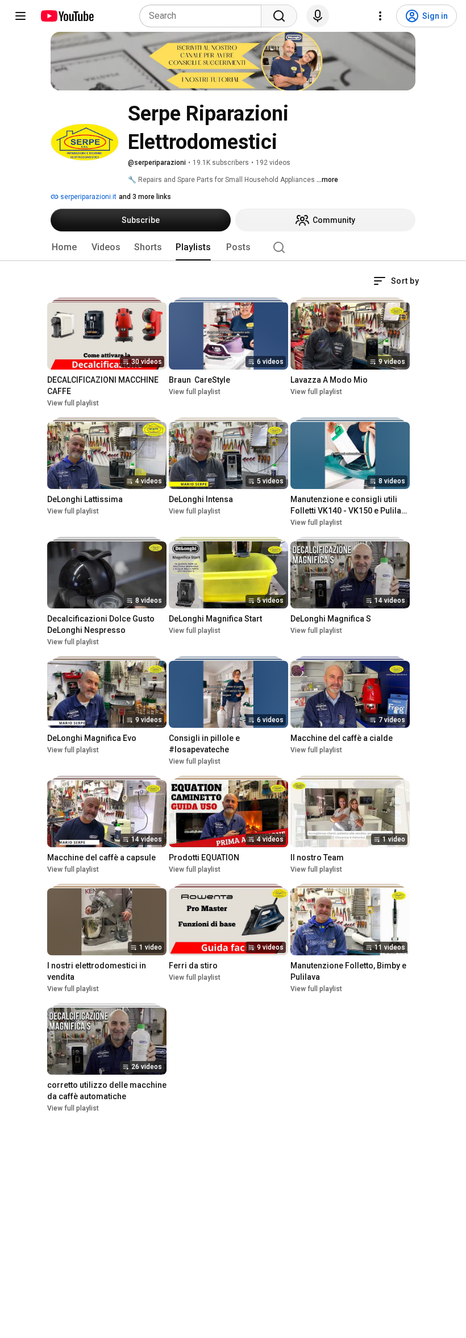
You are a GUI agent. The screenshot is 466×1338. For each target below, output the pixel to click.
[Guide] (20, 16)
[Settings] (380, 16)
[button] (396, 281)
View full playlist (73, 403)
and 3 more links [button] (145, 197)
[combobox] (204, 16)
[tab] (64, 247)
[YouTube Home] (67, 16)
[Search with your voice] (317, 16)
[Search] (279, 16)
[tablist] (233, 247)
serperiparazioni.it (87, 197)
